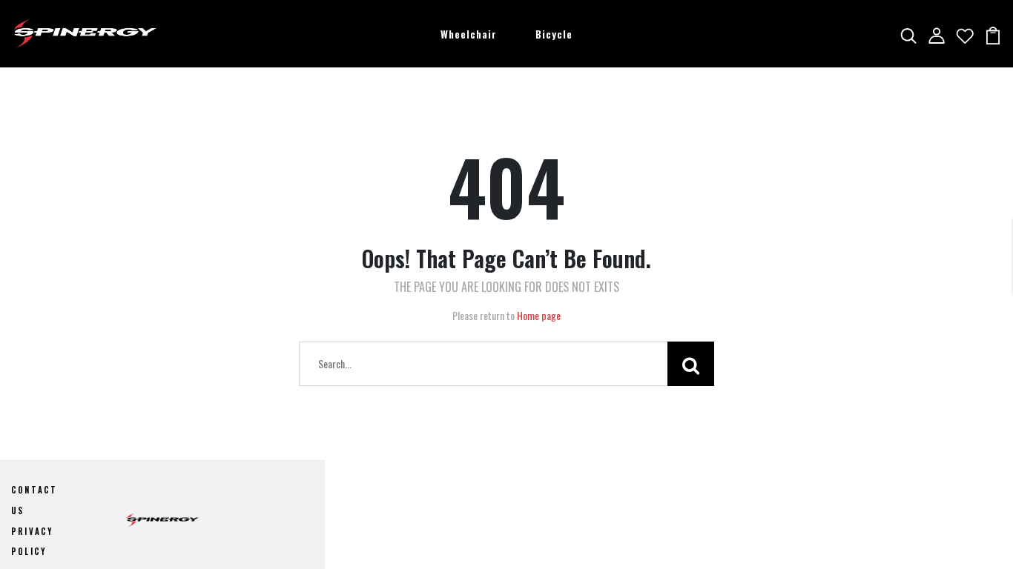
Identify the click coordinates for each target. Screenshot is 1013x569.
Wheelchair (468, 33)
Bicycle (554, 33)
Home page (539, 315)
